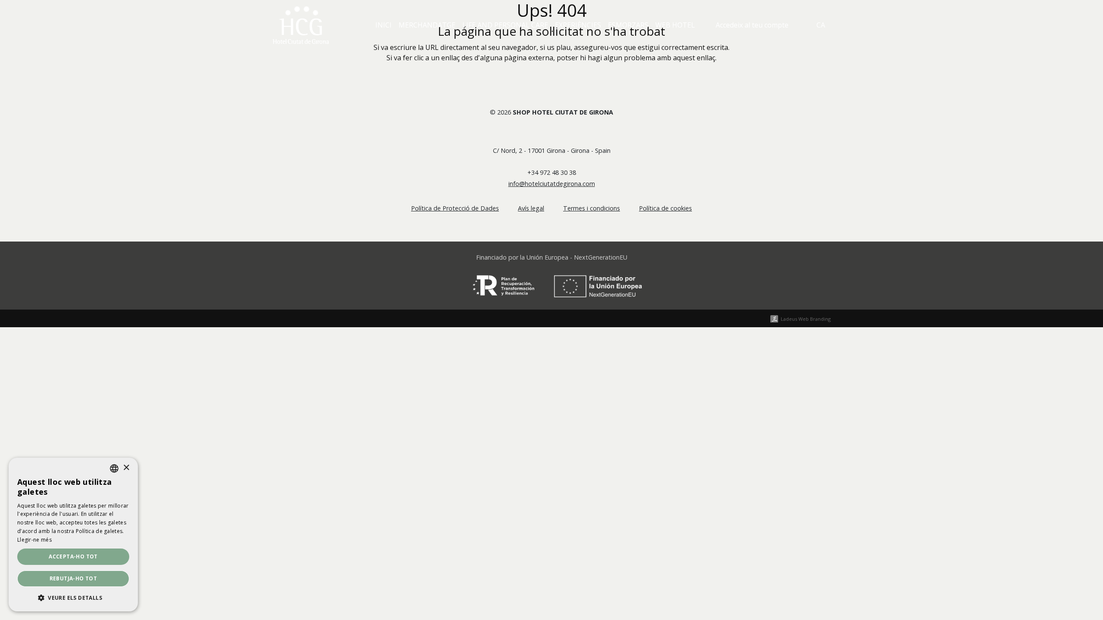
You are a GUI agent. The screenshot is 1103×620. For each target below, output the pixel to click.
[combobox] (114, 468)
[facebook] (529, 132)
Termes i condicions (591, 208)
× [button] (126, 468)
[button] (73, 597)
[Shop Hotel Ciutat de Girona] (300, 24)
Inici (383, 25)
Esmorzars (628, 25)
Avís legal (531, 208)
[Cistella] (798, 25)
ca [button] (820, 25)
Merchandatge (427, 25)
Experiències (578, 25)
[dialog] (73, 534)
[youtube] (559, 132)
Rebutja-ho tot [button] (73, 578)
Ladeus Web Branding (806, 319)
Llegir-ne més (34, 539)
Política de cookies (665, 208)
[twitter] (544, 132)
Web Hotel (675, 25)
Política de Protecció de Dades (455, 208)
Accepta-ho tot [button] (73, 556)
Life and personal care (505, 25)
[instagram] (573, 132)
